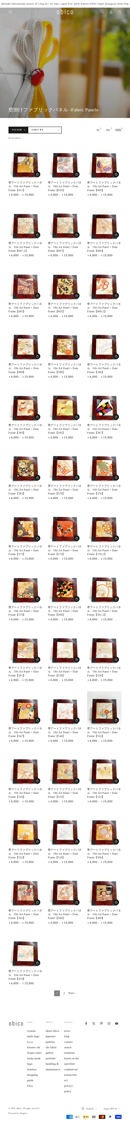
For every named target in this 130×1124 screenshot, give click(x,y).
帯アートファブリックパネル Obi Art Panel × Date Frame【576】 (104, 489)
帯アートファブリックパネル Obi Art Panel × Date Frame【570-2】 (104, 550)
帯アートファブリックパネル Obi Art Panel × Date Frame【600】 (25, 368)
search (68, 1047)
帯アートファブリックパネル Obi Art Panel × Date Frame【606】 (104, 247)
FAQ (30, 1085)
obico (18, 1108)
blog (66, 1036)
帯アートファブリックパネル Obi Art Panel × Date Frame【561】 (25, 671)
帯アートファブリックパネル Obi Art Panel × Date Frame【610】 (65, 186)
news (67, 1030)
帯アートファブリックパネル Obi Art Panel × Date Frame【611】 (25, 186)
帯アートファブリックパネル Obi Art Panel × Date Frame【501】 (25, 914)
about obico (52, 1030)
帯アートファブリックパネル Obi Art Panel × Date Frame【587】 (104, 429)
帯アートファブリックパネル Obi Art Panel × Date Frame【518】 (65, 853)
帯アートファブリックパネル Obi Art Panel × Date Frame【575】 (25, 550)
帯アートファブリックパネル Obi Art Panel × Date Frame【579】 (65, 489)
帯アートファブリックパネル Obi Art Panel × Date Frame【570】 (25, 611)
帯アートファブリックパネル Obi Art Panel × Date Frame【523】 (104, 793)
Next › (72, 993)
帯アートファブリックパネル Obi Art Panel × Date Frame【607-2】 (25, 247)
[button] (102, 12)
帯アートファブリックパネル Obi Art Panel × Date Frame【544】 (65, 732)
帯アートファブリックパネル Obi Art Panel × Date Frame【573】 (65, 550)
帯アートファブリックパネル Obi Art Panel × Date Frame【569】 (65, 611)
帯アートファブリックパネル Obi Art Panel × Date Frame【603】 (65, 307)
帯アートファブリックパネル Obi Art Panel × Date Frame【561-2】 (104, 611)
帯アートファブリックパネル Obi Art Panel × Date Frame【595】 (25, 429)
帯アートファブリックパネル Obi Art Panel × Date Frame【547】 (25, 732)
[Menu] (10, 12)
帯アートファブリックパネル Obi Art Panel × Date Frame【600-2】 (104, 307)
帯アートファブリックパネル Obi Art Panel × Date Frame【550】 (104, 671)
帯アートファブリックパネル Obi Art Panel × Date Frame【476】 (25, 975)
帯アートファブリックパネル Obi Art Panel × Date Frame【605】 (25, 307)
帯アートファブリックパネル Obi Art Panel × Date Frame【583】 (25, 489)
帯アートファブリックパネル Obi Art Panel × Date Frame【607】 (65, 247)
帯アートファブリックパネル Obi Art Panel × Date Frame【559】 (65, 671)
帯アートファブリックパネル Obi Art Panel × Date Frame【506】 (104, 853)
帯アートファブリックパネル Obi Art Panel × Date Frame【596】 (104, 368)
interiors (32, 1069)
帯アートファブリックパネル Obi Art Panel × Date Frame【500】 (65, 914)
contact (68, 1041)
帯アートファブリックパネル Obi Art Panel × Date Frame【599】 (65, 368)
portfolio (51, 1058)
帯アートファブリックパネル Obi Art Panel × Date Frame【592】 (65, 429)
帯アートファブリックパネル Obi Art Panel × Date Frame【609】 (104, 186)
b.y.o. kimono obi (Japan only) (34, 1047)
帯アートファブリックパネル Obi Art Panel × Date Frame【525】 (65, 793)
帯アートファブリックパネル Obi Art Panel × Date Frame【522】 (25, 853)
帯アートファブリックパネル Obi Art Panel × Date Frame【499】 (104, 914)
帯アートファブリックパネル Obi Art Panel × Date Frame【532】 (104, 732)
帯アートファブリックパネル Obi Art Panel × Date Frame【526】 (25, 793)
